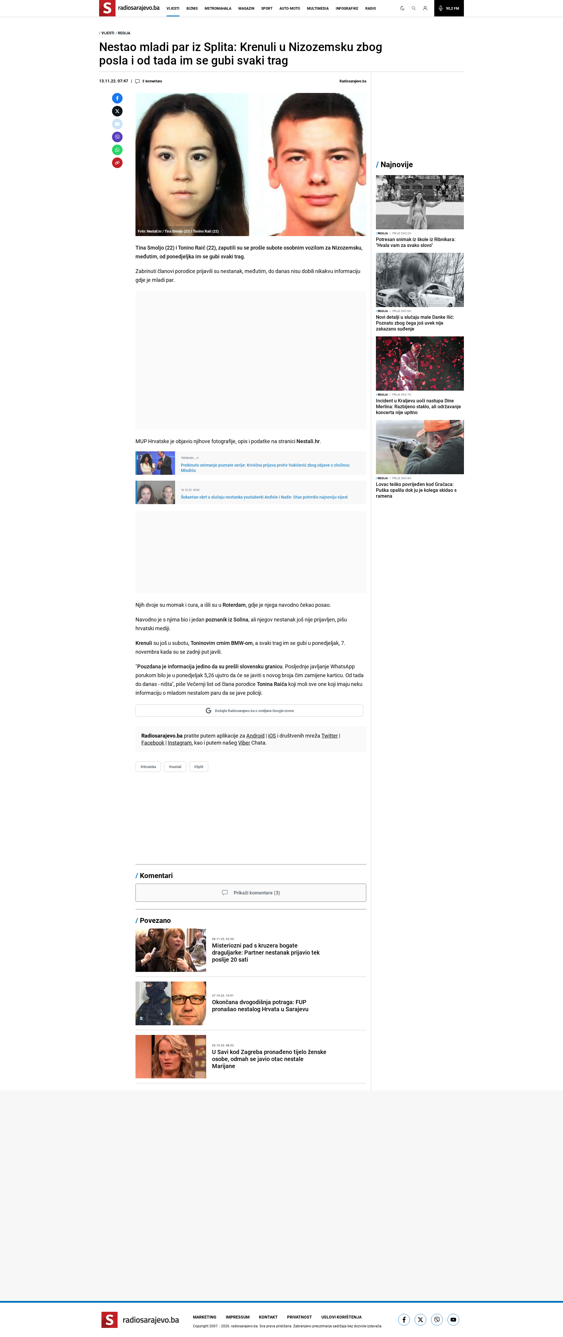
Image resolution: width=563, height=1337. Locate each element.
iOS (272, 735)
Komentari (156, 875)
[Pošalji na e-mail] (117, 124)
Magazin (246, 8)
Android (255, 735)
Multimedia (318, 8)
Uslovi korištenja (341, 1317)
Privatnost (299, 1317)
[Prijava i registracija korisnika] (427, 8)
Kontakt (268, 1317)
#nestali (175, 766)
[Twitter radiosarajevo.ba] (420, 1320)
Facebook (152, 742)
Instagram (180, 742)
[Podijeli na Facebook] (117, 98)
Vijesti (173, 8)
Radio (370, 8)
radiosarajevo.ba (244, 1326)
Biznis (192, 8)
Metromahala (218, 8)
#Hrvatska (148, 766)
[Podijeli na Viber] (117, 137)
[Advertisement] (250, 360)
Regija (124, 32)
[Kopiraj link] (117, 162)
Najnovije (397, 164)
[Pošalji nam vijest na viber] (437, 1320)
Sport (266, 8)
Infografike (347, 8)
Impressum (238, 1317)
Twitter (329, 735)
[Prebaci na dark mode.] (402, 8)
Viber (244, 742)
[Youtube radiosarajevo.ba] (453, 1320)
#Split (198, 766)
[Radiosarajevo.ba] (140, 1320)
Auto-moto (289, 8)
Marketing (204, 1317)
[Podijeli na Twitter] (117, 111)
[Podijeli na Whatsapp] (117, 150)
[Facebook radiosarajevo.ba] (404, 1320)
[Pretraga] (414, 8)
